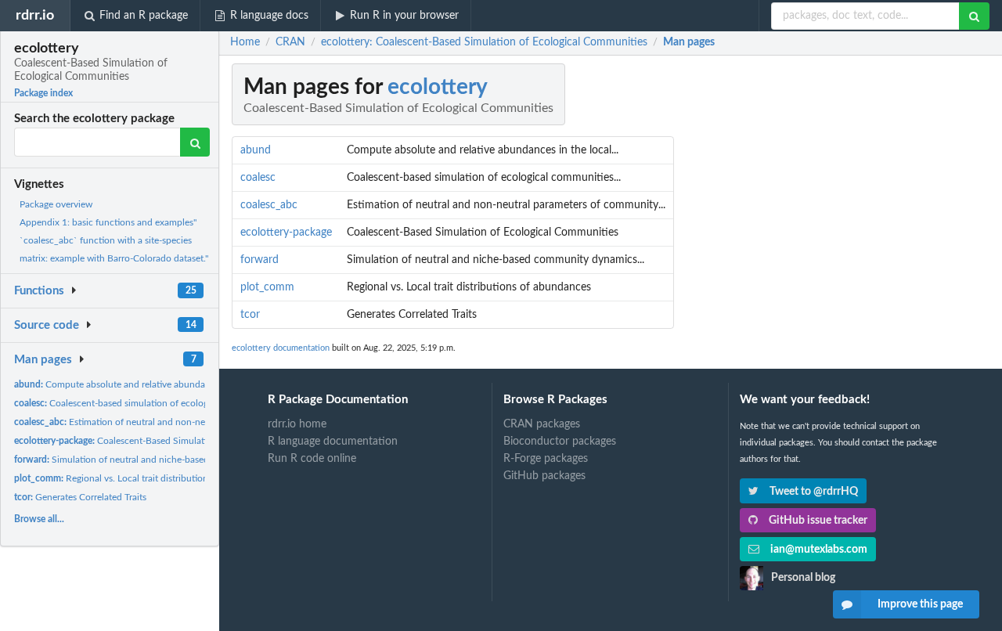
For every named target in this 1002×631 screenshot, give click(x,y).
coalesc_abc (268, 205)
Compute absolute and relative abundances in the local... (146, 384)
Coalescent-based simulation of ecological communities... (149, 403)
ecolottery (437, 87)
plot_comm (267, 287)
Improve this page (920, 604)
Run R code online (312, 458)
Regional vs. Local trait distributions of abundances (145, 478)
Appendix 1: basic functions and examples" (108, 222)
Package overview (56, 204)
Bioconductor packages (559, 441)
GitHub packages (544, 476)
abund (255, 150)
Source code (46, 325)
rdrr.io (35, 15)
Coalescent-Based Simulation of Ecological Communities (172, 440)
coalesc (258, 177)
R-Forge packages (545, 458)
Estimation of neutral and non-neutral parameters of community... (176, 422)
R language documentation (333, 441)
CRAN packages (541, 424)
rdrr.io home (297, 424)
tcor (250, 314)
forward (259, 259)
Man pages (43, 360)
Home (245, 42)
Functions (39, 291)
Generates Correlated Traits (80, 497)
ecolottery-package (286, 232)
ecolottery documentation (281, 348)
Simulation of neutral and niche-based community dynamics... (160, 459)
